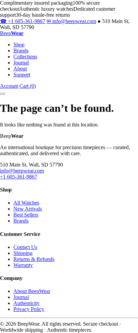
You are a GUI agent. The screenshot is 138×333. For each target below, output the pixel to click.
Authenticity (26, 303)
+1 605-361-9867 (22, 21)
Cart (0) (27, 86)
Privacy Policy (28, 309)
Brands (20, 50)
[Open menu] (2, 94)
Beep (11, 33)
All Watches (26, 203)
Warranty (23, 265)
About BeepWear (31, 291)
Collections (25, 56)
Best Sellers (25, 215)
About (20, 68)
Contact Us (25, 247)
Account (9, 86)
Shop (18, 44)
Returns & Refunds (33, 259)
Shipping (22, 253)
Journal (21, 62)
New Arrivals (27, 209)
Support (21, 74)
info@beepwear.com (71, 21)
